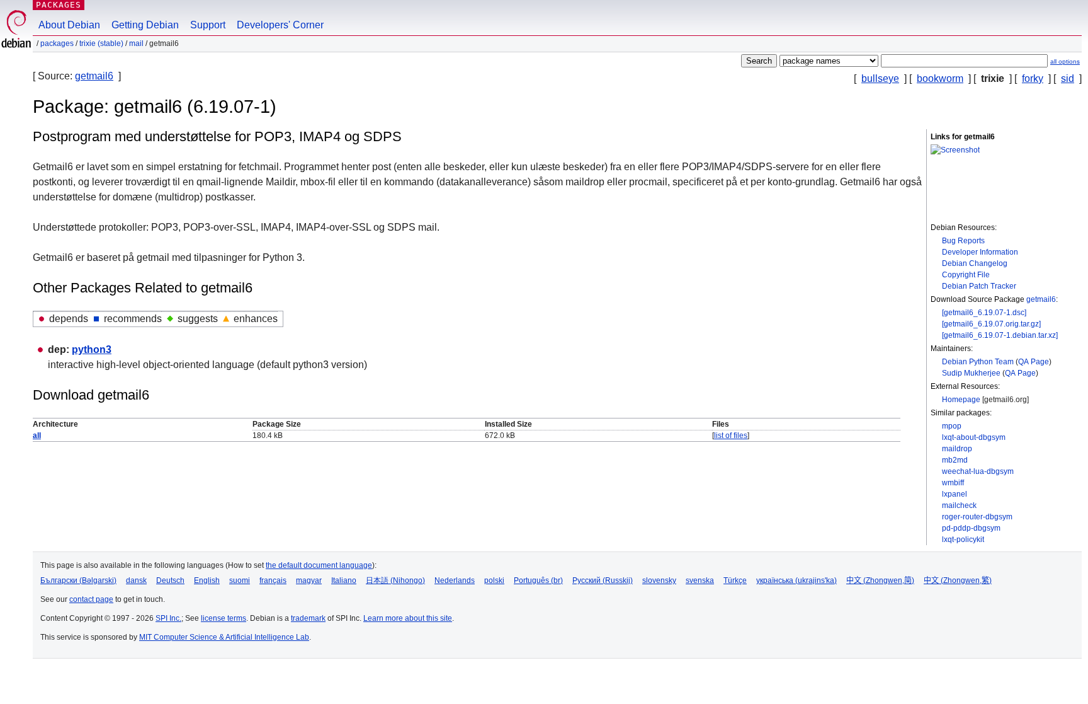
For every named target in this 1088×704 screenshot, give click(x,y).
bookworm (940, 78)
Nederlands (454, 580)
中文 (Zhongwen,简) (880, 580)
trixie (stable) (101, 43)
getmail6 (94, 76)
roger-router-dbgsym (977, 516)
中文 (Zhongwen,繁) (958, 580)
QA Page (1033, 361)
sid (1067, 78)
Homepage (961, 399)
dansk (136, 580)
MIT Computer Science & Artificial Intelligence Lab (224, 637)
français (272, 580)
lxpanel (954, 494)
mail (136, 43)
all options (1065, 61)
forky (1032, 78)
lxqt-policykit (963, 539)
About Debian (69, 25)
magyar (309, 580)
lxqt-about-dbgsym (974, 437)
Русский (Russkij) (602, 580)
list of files (730, 435)
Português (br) (538, 580)
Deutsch (170, 580)
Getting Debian (145, 25)
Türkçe (735, 580)
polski (494, 580)
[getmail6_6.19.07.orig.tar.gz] (991, 324)
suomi (239, 580)
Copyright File (966, 274)
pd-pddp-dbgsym (971, 528)
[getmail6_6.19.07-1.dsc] (984, 312)
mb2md (955, 460)
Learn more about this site (407, 618)
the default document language (319, 565)
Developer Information (980, 252)
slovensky (659, 580)
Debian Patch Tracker (979, 286)
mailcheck (959, 505)
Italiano (343, 580)
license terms (223, 618)
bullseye (880, 78)
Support (207, 25)
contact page (91, 599)
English (207, 580)
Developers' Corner (280, 25)
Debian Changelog (974, 263)
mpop (951, 426)
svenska (700, 580)
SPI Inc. (168, 618)
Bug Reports (963, 240)
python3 (91, 349)
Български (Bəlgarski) (78, 580)
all (37, 435)
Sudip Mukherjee (971, 373)
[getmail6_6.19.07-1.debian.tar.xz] (1000, 335)
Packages (58, 4)
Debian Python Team (978, 361)
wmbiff (953, 482)
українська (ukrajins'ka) (796, 580)
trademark (308, 618)
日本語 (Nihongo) (395, 580)
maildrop (957, 448)
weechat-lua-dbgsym (978, 471)
